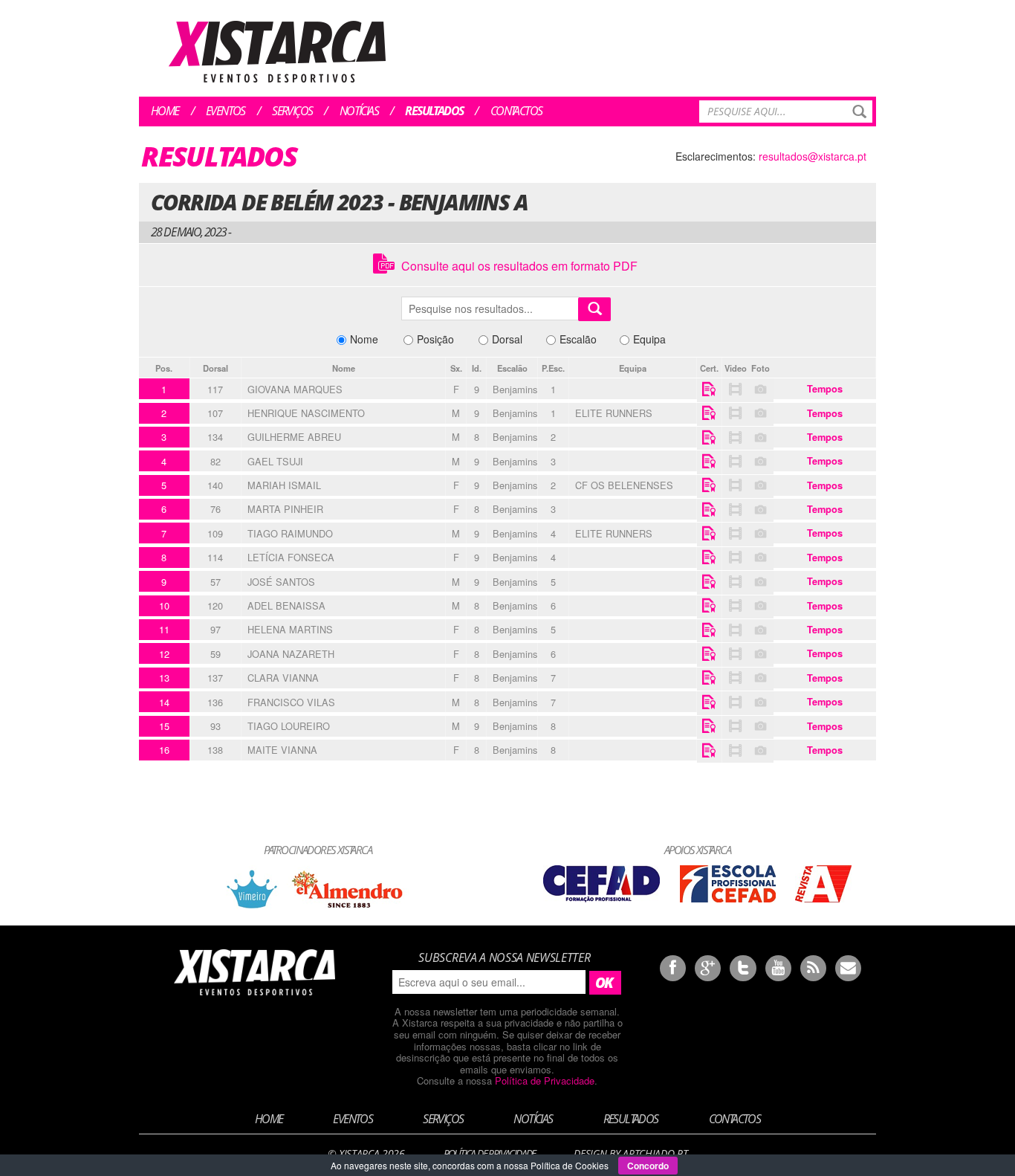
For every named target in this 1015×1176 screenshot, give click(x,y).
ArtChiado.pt (655, 1153)
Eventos (225, 111)
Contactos (516, 111)
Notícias (359, 111)
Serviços (292, 111)
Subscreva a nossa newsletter (504, 957)
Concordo (648, 1165)
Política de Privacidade (544, 1080)
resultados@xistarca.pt (812, 156)
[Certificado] (709, 390)
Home (165, 111)
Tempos (825, 388)
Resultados (434, 111)
